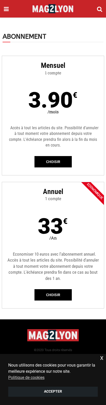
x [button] (101, 357)
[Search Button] (99, 9)
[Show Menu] (6, 9)
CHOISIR (53, 162)
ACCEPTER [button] (53, 391)
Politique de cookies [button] (26, 377)
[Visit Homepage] (53, 9)
